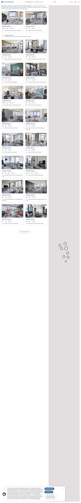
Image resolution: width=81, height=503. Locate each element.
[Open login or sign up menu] (79, 2)
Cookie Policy (37, 498)
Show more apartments (24, 231)
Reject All (49, 492)
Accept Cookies (49, 488)
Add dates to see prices (6, 26)
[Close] (62, 489)
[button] (66, 248)
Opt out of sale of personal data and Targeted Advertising (50, 496)
